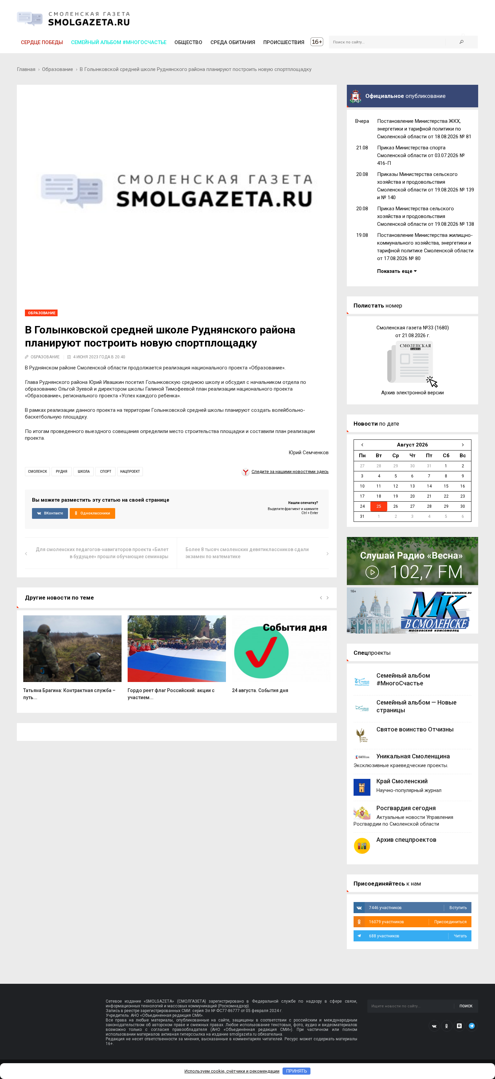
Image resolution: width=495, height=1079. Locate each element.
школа (84, 471)
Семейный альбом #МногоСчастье (118, 42)
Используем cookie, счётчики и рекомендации (232, 1071)
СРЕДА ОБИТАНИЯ (232, 42)
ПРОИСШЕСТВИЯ (283, 42)
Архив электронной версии (412, 393)
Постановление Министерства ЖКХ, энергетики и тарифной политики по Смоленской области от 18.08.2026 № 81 (424, 129)
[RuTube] (459, 1026)
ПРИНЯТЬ (296, 1071)
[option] (72, 661)
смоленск (37, 471)
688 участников (418, 936)
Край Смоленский (402, 781)
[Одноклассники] (447, 1026)
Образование (57, 69)
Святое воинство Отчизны (415, 729)
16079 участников (418, 922)
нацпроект (130, 471)
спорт (105, 471)
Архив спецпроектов (406, 839)
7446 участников (418, 907)
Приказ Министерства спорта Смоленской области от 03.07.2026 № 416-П (421, 155)
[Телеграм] (471, 1026)
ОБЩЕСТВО (188, 42)
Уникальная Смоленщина (413, 756)
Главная (26, 69)
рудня (61, 471)
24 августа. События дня (260, 690)
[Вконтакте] (434, 1026)
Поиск (466, 1006)
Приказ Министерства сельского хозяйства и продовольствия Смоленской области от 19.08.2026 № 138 (425, 216)
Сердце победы (42, 42)
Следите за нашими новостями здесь (290, 471)
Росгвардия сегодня (406, 808)
